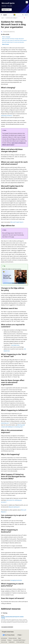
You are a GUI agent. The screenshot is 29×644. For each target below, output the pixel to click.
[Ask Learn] (24, 18)
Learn (2, 17)
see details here (15, 345)
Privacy (9, 640)
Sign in (26, 14)
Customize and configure (11, 17)
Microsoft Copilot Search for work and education (13, 42)
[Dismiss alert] (27, 2)
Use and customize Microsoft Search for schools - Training (12, 617)
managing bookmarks (16, 580)
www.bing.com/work (6, 115)
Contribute (3, 640)
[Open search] (23, 15)
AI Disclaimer (4, 638)
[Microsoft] (14, 15)
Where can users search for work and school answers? (14, 40)
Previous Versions (13, 638)
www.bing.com (5, 423)
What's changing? (6, 36)
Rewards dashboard (14, 507)
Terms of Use (4, 642)
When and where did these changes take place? (13, 38)
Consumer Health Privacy (19, 640)
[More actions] (27, 18)
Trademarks (11, 642)
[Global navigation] (1, 15)
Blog (19, 638)
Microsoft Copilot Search (17, 222)
